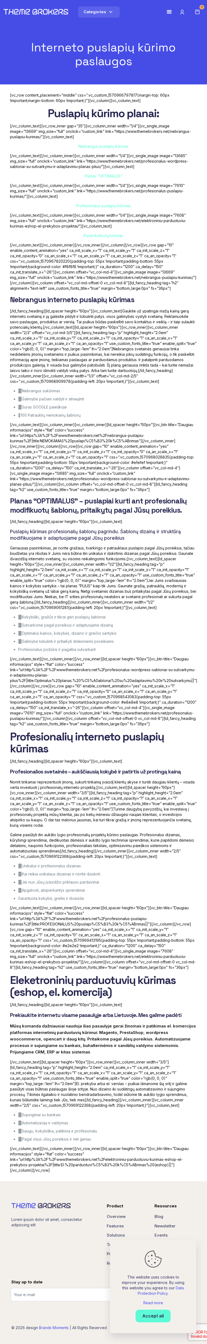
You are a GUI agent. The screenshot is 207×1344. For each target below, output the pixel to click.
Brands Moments (54, 1327)
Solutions (116, 1235)
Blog (158, 1216)
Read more (153, 1302)
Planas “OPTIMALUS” (103, 176)
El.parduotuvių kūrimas (103, 235)
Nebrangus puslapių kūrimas (103, 146)
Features (115, 1225)
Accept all (153, 1316)
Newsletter (164, 1225)
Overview (116, 1216)
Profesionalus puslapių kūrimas (103, 205)
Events (161, 1235)
